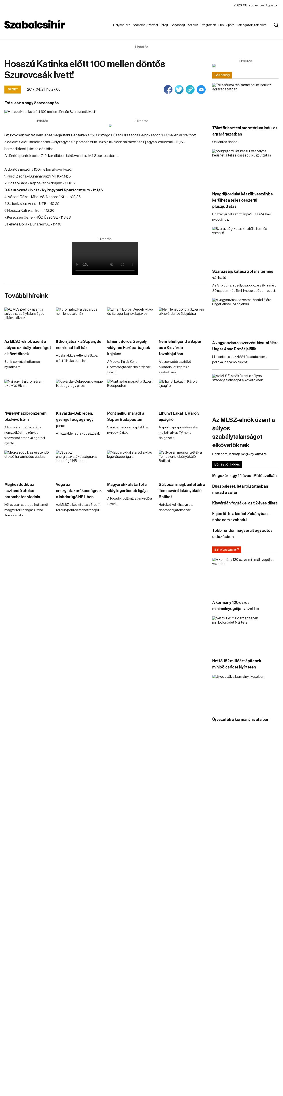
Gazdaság (178, 25)
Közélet (193, 25)
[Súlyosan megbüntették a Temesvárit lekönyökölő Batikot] (182, 464)
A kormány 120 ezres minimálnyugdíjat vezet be (235, 606)
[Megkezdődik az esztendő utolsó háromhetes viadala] (28, 464)
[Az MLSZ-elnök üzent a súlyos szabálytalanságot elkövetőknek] (28, 320)
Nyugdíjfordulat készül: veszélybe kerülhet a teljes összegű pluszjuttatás (242, 200)
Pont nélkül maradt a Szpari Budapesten (125, 416)
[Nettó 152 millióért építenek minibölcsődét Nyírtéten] (245, 635)
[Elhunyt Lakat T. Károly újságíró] (182, 393)
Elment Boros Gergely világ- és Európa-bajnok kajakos (128, 348)
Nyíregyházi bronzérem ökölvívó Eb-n (25, 416)
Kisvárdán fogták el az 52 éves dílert (244, 503)
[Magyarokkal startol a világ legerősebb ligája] (130, 464)
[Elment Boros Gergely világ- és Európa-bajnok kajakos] (130, 320)
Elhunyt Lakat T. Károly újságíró (179, 416)
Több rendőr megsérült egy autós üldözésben (242, 534)
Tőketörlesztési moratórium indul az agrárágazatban (244, 131)
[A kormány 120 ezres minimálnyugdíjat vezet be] (245, 576)
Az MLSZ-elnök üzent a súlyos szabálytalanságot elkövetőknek (27, 348)
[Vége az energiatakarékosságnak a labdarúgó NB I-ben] (79, 464)
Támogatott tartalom (245, 29)
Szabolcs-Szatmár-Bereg (147, 29)
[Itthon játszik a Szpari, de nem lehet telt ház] (79, 320)
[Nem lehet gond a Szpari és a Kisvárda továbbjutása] (182, 320)
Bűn (222, 25)
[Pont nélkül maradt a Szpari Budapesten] (130, 393)
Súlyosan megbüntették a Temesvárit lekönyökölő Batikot (182, 491)
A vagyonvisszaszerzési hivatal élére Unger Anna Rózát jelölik (245, 346)
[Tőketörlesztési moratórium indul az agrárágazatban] (245, 101)
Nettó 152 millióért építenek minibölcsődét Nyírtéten (236, 664)
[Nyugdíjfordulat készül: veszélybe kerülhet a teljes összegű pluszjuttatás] (245, 168)
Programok (209, 25)
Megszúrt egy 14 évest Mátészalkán (244, 476)
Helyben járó (119, 29)
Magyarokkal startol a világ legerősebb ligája (127, 488)
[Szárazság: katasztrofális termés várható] (245, 245)
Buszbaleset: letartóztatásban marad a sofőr (240, 489)
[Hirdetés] (142, 125)
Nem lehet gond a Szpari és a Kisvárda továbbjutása (180, 348)
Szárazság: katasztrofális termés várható (242, 274)
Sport (231, 25)
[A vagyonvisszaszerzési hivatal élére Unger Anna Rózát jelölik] (245, 316)
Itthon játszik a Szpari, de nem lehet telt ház (78, 345)
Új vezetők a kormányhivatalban (240, 720)
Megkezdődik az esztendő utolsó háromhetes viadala (22, 491)
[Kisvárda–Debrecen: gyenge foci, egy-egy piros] (79, 393)
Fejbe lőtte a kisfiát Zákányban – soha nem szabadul (241, 517)
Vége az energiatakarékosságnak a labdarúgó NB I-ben (79, 491)
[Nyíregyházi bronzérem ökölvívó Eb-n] (28, 393)
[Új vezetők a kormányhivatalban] (245, 693)
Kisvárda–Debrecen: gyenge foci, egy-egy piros (75, 419)
